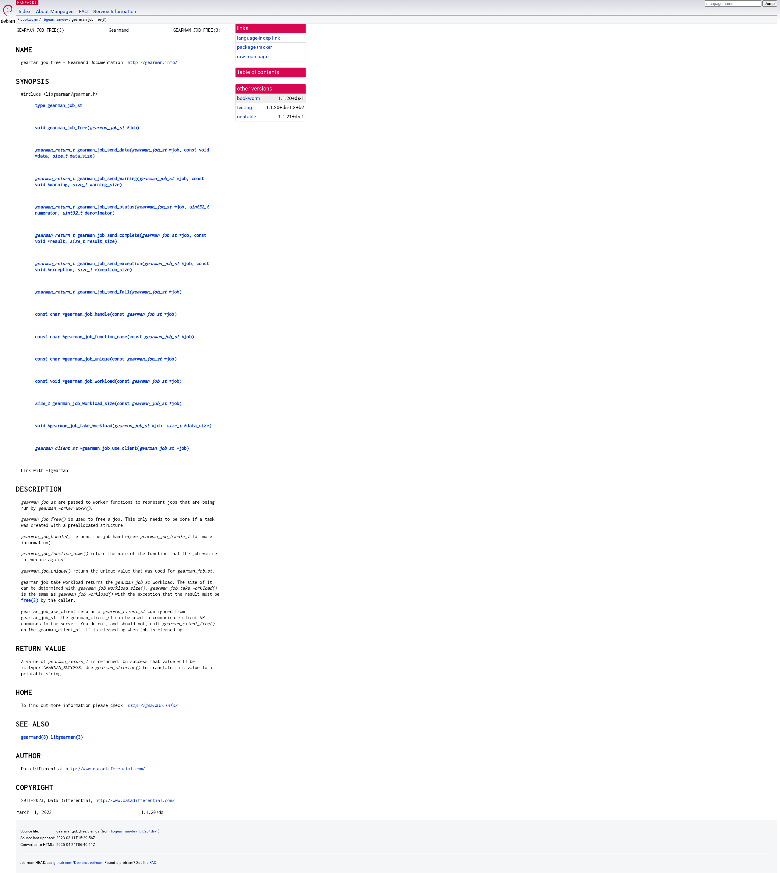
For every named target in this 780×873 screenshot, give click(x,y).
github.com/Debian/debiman (78, 863)
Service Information (114, 11)
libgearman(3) (67, 737)
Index (24, 11)
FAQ (83, 11)
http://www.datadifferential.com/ (105, 768)
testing (244, 107)
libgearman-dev (55, 19)
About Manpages (54, 11)
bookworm (29, 19)
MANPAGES (27, 2)
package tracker (254, 47)
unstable (246, 116)
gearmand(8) (34, 737)
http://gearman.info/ (152, 62)
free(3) (29, 600)
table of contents (258, 72)
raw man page (252, 56)
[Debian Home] (8, 12)
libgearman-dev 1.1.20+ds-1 (134, 831)
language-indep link (258, 38)
